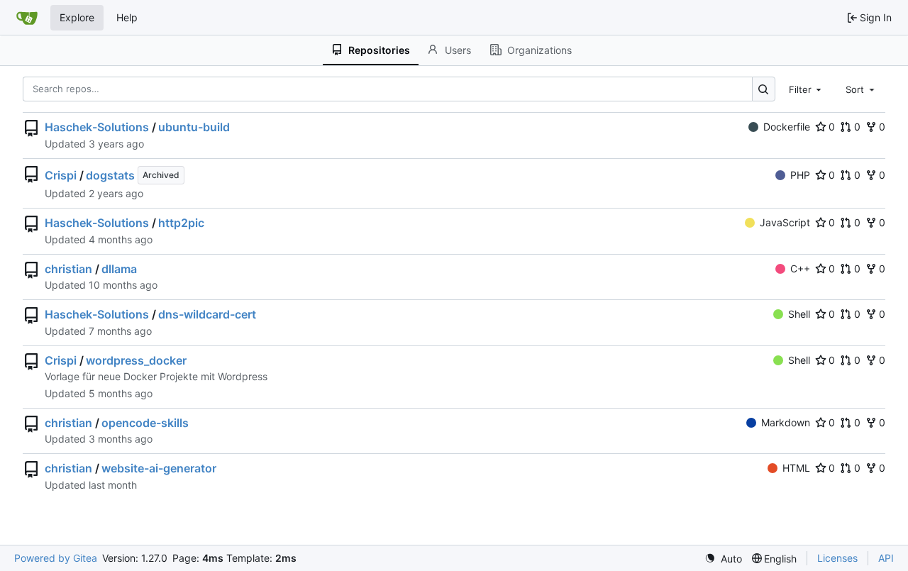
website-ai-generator (158, 468)
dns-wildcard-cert (207, 314)
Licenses (837, 558)
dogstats (110, 175)
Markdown (785, 422)
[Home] (27, 18)
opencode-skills (145, 423)
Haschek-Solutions (97, 127)
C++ (800, 268)
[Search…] (763, 89)
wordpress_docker (136, 360)
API (886, 558)
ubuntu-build (194, 127)
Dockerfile (786, 127)
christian (68, 269)
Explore (77, 17)
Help (127, 17)
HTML (796, 468)
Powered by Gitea (55, 558)
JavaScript (785, 222)
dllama (119, 269)
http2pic (181, 223)
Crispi (61, 175)
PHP (800, 175)
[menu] (723, 559)
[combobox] (806, 88)
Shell (799, 314)
